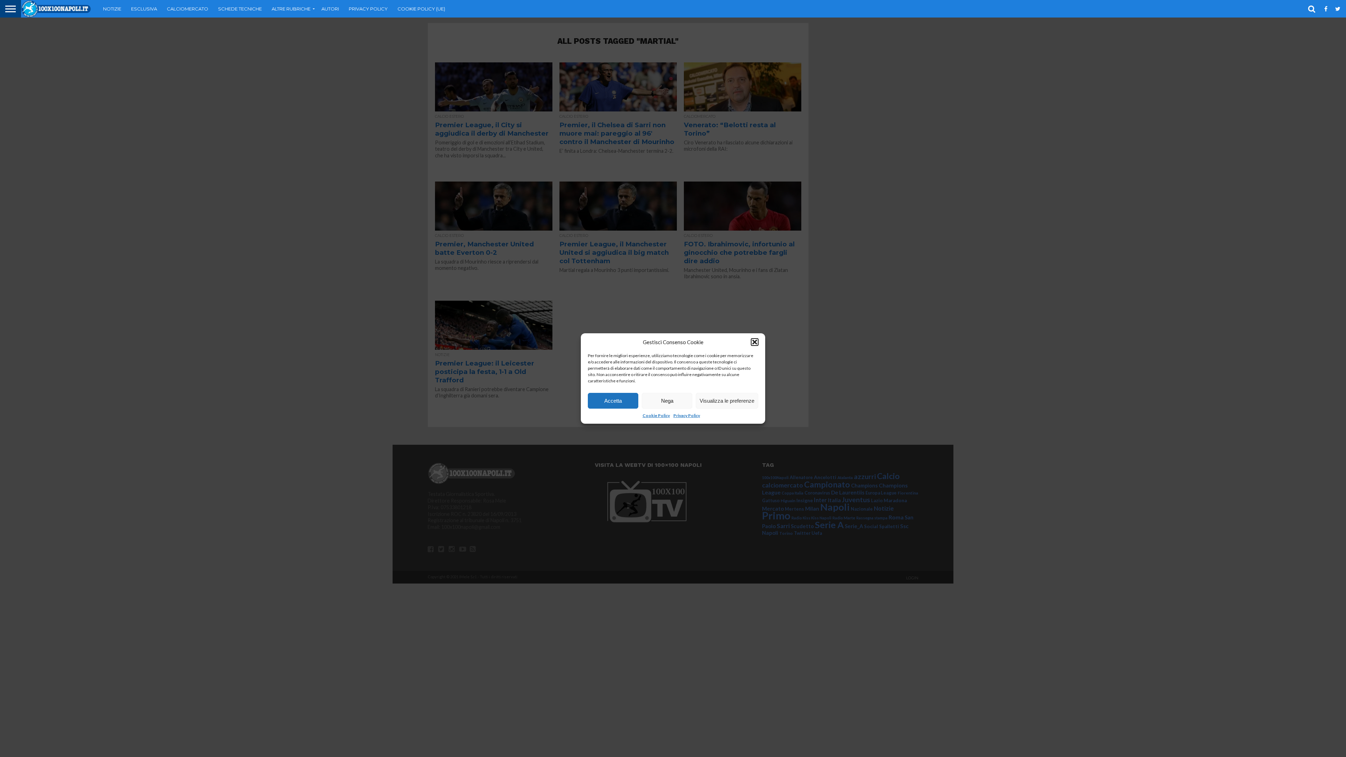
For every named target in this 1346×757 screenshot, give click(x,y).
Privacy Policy (686, 415)
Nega (667, 401)
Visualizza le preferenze (727, 401)
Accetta (613, 401)
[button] (754, 342)
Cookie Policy (656, 415)
